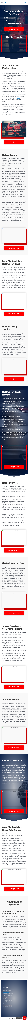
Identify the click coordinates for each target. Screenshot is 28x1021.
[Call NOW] (25, 1018)
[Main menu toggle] (25, 2)
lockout (18, 98)
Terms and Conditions (10, 1018)
